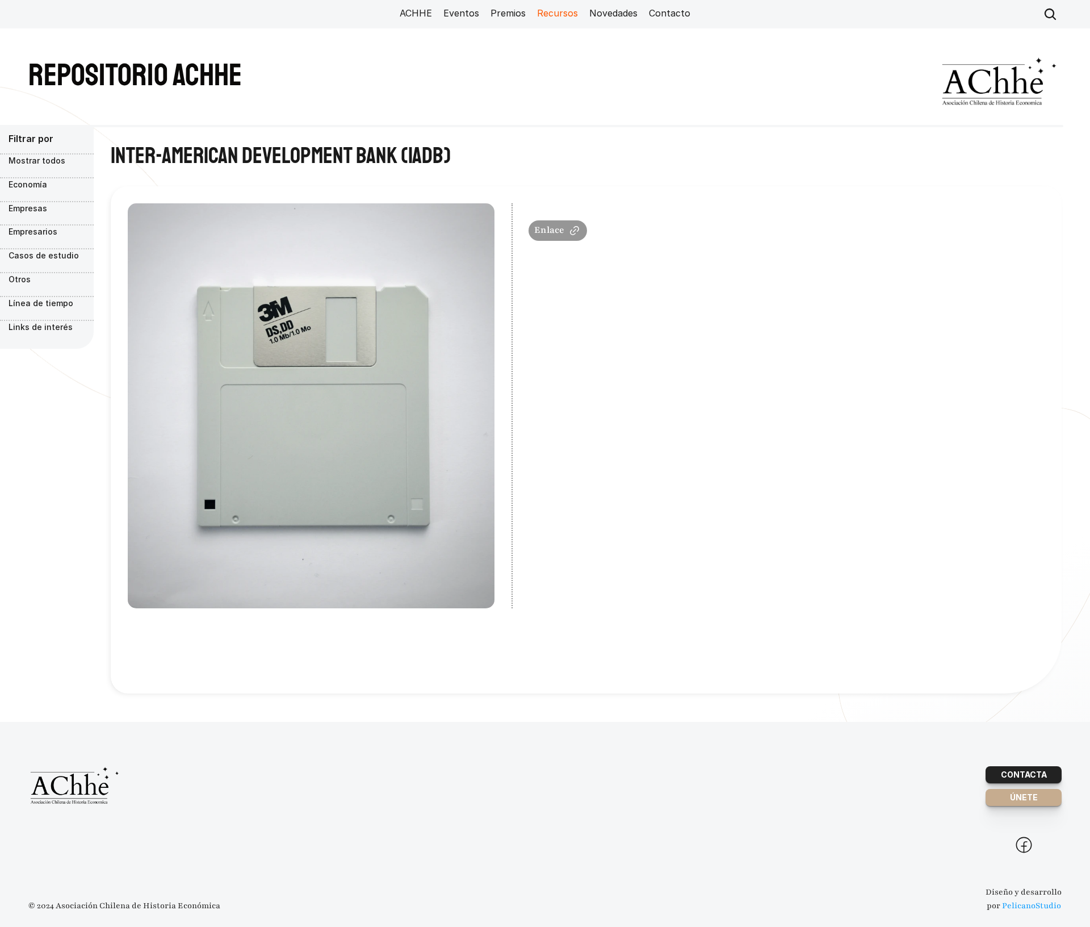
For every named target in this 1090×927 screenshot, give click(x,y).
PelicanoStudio (1031, 905)
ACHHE (416, 13)
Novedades (613, 13)
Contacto (669, 13)
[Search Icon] (1050, 14)
